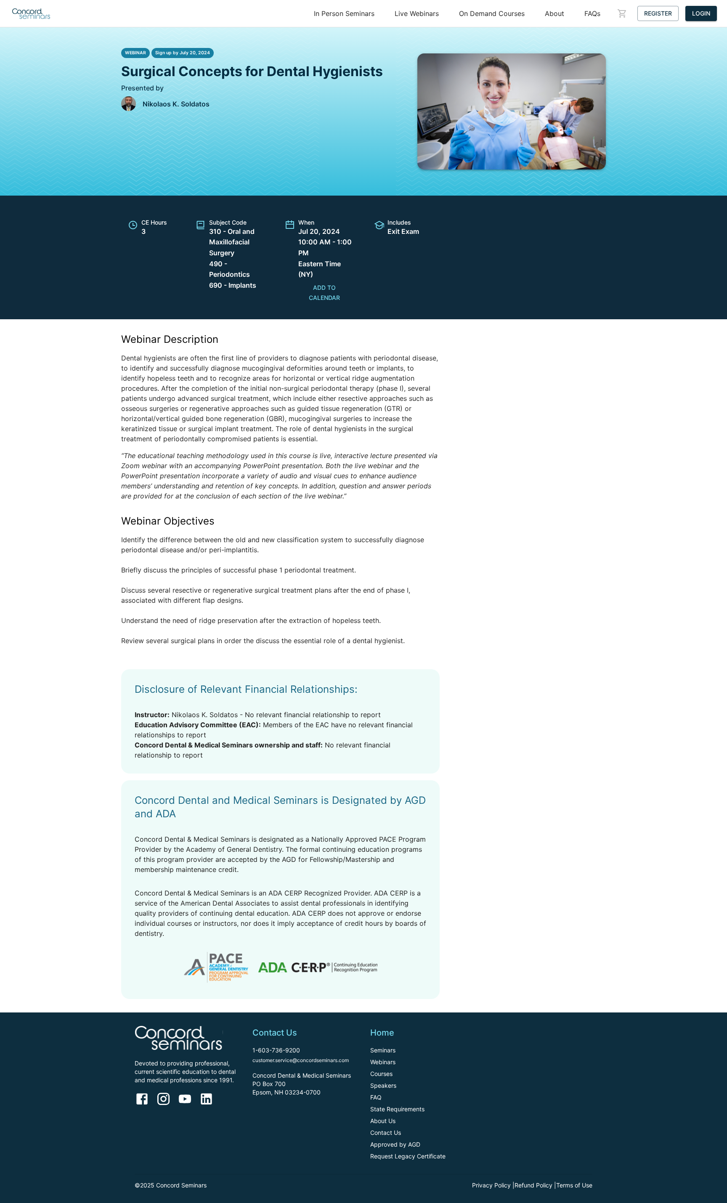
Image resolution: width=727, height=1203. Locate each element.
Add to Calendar (324, 293)
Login (701, 13)
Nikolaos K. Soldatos (176, 104)
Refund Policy (533, 1185)
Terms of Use (574, 1185)
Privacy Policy (491, 1185)
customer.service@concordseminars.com (300, 1060)
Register (658, 13)
